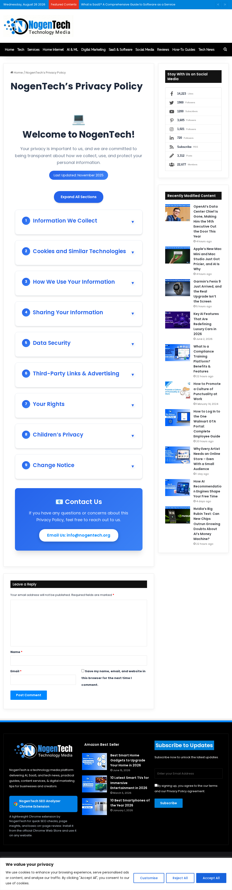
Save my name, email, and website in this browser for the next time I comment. (113, 678)
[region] (116, 874)
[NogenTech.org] (38, 26)
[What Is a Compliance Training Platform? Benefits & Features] (177, 352)
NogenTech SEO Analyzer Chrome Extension (39, 804)
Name (16, 652)
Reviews (163, 49)
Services (33, 49)
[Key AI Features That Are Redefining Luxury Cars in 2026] (177, 320)
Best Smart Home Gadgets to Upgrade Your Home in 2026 (127, 760)
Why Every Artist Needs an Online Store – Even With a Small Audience (206, 458)
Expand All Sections (79, 196)
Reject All (180, 878)
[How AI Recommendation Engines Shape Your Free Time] (177, 487)
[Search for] (225, 49)
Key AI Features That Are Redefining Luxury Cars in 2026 (206, 324)
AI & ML (72, 49)
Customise (149, 878)
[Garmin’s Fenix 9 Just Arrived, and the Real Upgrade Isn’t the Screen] (177, 287)
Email (16, 671)
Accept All (211, 878)
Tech (20, 49)
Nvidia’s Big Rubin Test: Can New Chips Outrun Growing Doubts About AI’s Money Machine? (206, 523)
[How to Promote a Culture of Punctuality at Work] (177, 389)
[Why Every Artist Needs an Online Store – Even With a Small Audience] (177, 454)
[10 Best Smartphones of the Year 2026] (94, 806)
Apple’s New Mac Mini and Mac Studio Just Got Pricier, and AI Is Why (207, 259)
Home (9, 49)
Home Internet (53, 49)
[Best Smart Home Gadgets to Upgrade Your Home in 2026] (94, 761)
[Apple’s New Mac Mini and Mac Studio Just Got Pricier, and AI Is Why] (177, 255)
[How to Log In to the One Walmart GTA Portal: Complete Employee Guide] (177, 417)
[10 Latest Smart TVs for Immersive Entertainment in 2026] (94, 783)
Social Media (144, 49)
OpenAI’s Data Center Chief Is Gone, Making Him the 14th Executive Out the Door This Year (205, 221)
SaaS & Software (120, 49)
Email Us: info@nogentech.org (78, 535)
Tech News (206, 49)
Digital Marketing (93, 49)
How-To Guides (183, 49)
